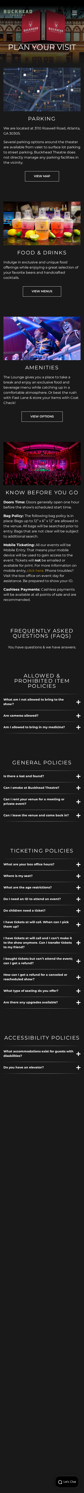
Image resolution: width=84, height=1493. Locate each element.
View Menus (42, 291)
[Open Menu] (74, 13)
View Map (42, 176)
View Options (42, 416)
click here (35, 570)
